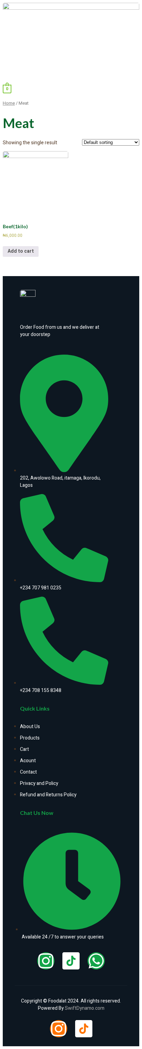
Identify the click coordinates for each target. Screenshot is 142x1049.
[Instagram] (45, 960)
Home (9, 103)
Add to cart (21, 251)
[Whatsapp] (96, 960)
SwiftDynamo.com (84, 1008)
